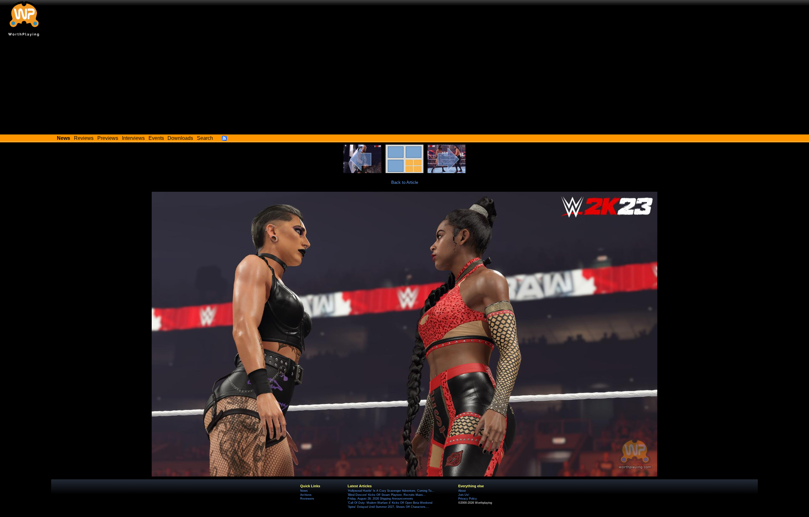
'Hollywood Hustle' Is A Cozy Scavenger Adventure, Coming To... (391, 490)
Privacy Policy (467, 498)
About (462, 490)
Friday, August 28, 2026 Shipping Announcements (380, 498)
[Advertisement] (404, 87)
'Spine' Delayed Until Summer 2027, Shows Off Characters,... (388, 506)
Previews (107, 138)
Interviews (133, 138)
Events (156, 138)
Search (205, 138)
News (304, 490)
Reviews (84, 138)
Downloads (180, 138)
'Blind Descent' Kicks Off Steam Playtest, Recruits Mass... (387, 494)
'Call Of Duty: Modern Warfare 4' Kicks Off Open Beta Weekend (390, 502)
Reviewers (307, 498)
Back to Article (404, 182)
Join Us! (463, 494)
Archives (306, 494)
